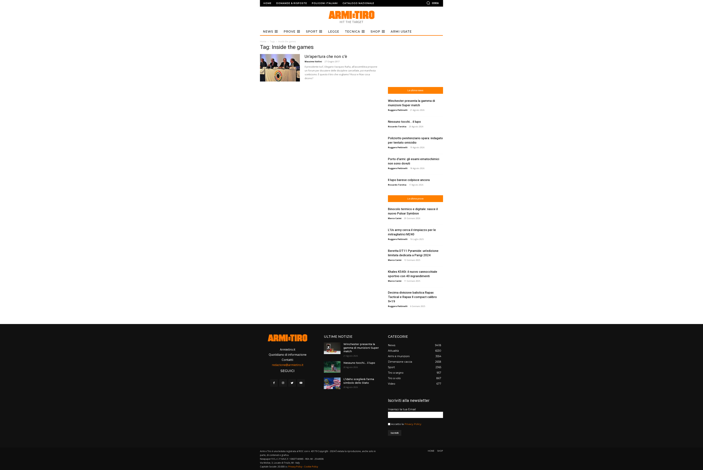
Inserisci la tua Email (402, 409)
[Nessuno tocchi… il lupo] (332, 367)
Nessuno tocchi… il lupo (404, 121)
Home (263, 41)
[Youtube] (301, 382)
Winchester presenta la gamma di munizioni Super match (361, 348)
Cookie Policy (311, 466)
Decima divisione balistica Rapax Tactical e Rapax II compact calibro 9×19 (412, 297)
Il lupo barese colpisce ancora (409, 180)
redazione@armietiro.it (287, 365)
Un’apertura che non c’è (326, 56)
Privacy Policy (412, 424)
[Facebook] (274, 382)
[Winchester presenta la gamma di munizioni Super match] (332, 348)
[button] (422, 3)
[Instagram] (283, 382)
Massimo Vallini (313, 61)
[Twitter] (292, 382)
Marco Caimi (394, 218)
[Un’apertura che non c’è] (280, 68)
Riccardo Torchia (397, 126)
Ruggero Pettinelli (398, 110)
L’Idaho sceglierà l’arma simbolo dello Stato (358, 381)
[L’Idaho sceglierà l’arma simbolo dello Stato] (332, 383)
